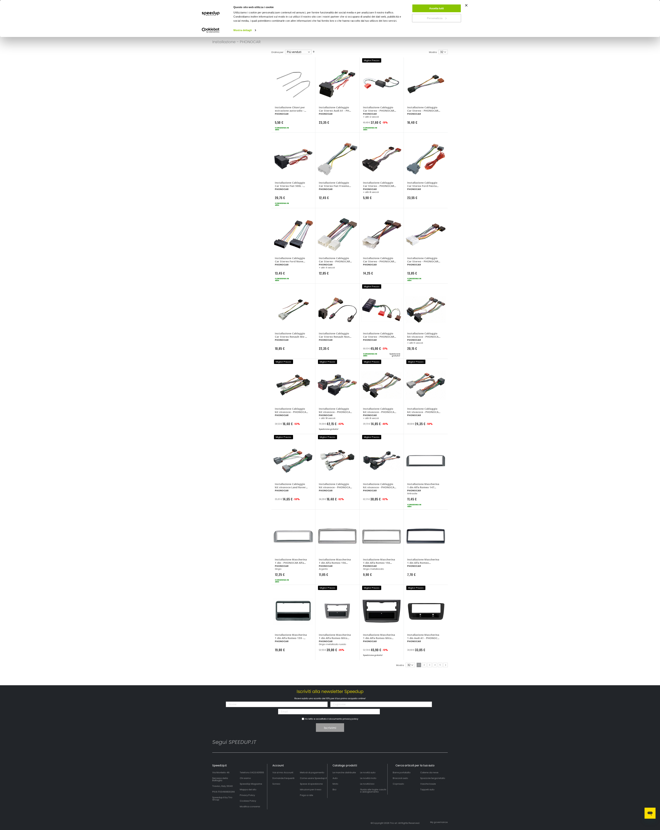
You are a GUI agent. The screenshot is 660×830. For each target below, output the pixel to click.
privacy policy (350, 718)
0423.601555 (257, 772)
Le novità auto (368, 772)
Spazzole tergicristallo (432, 778)
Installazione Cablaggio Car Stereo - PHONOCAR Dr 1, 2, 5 (422, 111)
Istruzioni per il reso (310, 789)
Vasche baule (428, 783)
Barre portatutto (402, 772)
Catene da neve (429, 772)
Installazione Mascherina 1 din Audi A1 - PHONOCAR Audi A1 (424, 638)
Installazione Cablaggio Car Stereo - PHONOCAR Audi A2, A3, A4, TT (378, 111)
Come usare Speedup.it (313, 778)
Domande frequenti (283, 778)
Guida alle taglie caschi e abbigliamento (373, 790)
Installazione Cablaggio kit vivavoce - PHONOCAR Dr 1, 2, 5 (291, 412)
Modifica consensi (250, 806)
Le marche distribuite (344, 772)
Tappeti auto (427, 789)
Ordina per (277, 52)
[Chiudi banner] (466, 7)
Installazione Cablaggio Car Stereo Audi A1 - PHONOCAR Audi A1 (335, 111)
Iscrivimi (330, 728)
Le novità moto (368, 778)
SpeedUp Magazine (251, 783)
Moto (335, 783)
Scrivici (276, 783)
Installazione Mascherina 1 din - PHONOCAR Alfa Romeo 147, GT (291, 563)
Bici (334, 789)
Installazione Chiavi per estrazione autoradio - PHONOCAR (290, 111)
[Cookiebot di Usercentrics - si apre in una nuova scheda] (211, 30)
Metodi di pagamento (312, 772)
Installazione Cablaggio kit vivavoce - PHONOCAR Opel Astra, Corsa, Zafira (379, 487)
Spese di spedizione (311, 783)
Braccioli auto (400, 778)
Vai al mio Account (282, 772)
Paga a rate (306, 795)
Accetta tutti (436, 8)
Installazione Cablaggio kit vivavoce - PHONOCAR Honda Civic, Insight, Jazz (423, 412)
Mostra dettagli (242, 30)
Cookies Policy (248, 800)
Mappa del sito (248, 789)
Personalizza (434, 18)
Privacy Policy (247, 795)
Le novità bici (367, 783)
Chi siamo (245, 778)
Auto (335, 778)
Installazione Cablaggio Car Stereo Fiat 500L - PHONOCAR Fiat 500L (290, 186)
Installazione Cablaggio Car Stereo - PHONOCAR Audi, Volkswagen (378, 337)
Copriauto (398, 783)
